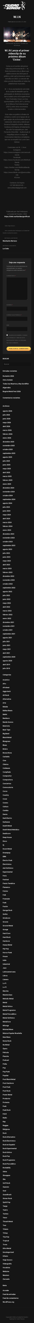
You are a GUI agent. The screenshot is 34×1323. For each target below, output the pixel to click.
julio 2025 (6, 461)
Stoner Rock (7, 1198)
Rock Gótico (7, 1152)
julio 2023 (6, 553)
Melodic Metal (8, 999)
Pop (4, 1068)
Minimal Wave (8, 1029)
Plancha (6, 1056)
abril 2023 (6, 565)
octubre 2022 (8, 584)
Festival (6, 880)
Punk (4, 1106)
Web (8, 325)
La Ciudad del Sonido (21, 1317)
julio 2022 (6, 595)
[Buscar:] (17, 364)
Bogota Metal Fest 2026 (12, 391)
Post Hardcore (8, 1083)
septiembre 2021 (9, 634)
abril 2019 (6, 664)
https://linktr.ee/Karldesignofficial (17, 216)
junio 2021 (6, 645)
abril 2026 (6, 426)
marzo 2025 (7, 476)
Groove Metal (8, 926)
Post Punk (6, 1087)
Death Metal (7, 826)
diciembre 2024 (8, 488)
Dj (3, 845)
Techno (5, 1214)
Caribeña (6, 757)
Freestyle (6, 899)
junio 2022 (6, 599)
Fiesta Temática (9, 883)
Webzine (6, 1271)
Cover (5, 799)
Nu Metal (6, 1045)
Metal (5, 1002)
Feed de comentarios (10, 1298)
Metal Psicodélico (9, 1014)
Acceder (6, 1290)
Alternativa (7, 699)
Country (6, 795)
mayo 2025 (7, 469)
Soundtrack (7, 1195)
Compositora (8, 780)
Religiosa (6, 1129)
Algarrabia (7, 388)
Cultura (5, 807)
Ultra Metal (7, 1248)
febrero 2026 (7, 434)
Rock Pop (6, 1156)
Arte (6, 230)
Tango (5, 1206)
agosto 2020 (7, 661)
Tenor (5, 1218)
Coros (5, 791)
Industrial (6, 964)
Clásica (5, 764)
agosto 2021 (7, 638)
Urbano (5, 1256)
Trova (5, 1244)
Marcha (5, 991)
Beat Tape (6, 730)
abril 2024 (6, 518)
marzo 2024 (7, 522)
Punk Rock (6, 1110)
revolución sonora (12, 233)
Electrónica (7, 864)
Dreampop (6, 853)
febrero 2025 (7, 480)
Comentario (11, 275)
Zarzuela (6, 1279)
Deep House (7, 837)
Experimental (8, 872)
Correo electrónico (14, 315)
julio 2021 (6, 641)
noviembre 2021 (9, 626)
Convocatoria (8, 787)
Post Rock (6, 1091)
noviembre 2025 (9, 446)
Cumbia (5, 810)
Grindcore (6, 918)
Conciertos (7, 783)
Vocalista (6, 1268)
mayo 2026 (7, 422)
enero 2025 (7, 484)
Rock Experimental (10, 1148)
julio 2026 (6, 415)
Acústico (6, 680)
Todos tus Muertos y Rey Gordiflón (16, 384)
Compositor (7, 776)
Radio (5, 1118)
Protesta (6, 1102)
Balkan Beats (7, 710)
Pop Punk (6, 1072)
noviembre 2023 (9, 538)
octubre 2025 (8, 449)
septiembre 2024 (9, 499)
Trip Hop (6, 1237)
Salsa (5, 1171)
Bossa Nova (7, 753)
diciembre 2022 (8, 576)
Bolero (5, 749)
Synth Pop (6, 1202)
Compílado (7, 772)
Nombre (10, 305)
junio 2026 (6, 419)
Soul (4, 1191)
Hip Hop (6, 949)
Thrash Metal (8, 1221)
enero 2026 (7, 438)
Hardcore (6, 941)
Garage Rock (7, 910)
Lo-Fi (5, 987)
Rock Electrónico (9, 1141)
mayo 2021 (7, 649)
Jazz (4, 968)
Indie (6, 225)
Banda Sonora (8, 722)
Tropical (6, 1241)
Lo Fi (4, 983)
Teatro (5, 1210)
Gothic (5, 914)
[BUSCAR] (29, 364)
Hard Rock (6, 937)
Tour (4, 1225)
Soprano (6, 1187)
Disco (5, 841)
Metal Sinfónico (9, 1018)
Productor (6, 1098)
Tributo (5, 1229)
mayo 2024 (7, 515)
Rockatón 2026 (8, 376)
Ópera (5, 1049)
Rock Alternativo (9, 1137)
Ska (4, 1179)
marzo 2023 (7, 568)
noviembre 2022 (9, 580)
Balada (5, 707)
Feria (5, 876)
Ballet (5, 714)
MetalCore (7, 1022)
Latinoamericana (9, 972)
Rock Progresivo (9, 1160)
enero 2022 (7, 618)
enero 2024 (7, 530)
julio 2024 (6, 507)
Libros (5, 976)
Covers (5, 803)
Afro (4, 684)
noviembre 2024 (9, 492)
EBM (4, 856)
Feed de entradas (9, 1294)
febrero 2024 (7, 526)
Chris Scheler (8, 380)
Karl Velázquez (17, 230)
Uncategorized (8, 1252)
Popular (6, 1075)
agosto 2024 (7, 503)
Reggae (5, 1125)
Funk (4, 903)
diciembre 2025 (8, 442)
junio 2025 (6, 465)
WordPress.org (8, 1302)
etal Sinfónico (8, 868)
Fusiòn (5, 906)
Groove (5, 922)
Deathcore (7, 833)
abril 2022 (6, 607)
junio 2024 (6, 511)
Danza (5, 814)
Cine (4, 760)
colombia (10, 230)
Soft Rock (6, 1183)
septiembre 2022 (9, 588)
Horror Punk (7, 952)
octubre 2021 (8, 630)
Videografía (7, 1264)
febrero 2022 (7, 615)
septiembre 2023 (9, 545)
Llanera (5, 979)
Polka (5, 1064)
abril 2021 (6, 653)
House (5, 956)
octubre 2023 (8, 542)
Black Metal (7, 737)
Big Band (6, 734)
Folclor (5, 891)
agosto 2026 (7, 411)
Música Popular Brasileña (12, 1033)
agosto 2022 (7, 591)
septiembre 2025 (9, 453)
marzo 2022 (7, 611)
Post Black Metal (9, 1079)
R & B (5, 1114)
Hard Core (6, 933)
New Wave (6, 1037)
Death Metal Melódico (11, 830)
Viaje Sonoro (11, 225)
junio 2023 (6, 557)
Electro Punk (7, 860)
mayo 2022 (7, 603)
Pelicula (6, 1052)
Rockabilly (6, 1168)
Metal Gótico (8, 1006)
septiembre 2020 (9, 657)
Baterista (6, 726)
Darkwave (6, 822)
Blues (5, 745)
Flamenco (6, 887)
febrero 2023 (7, 572)
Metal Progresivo (9, 1010)
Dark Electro (7, 818)
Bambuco (6, 718)
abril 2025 (6, 472)
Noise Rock (7, 1041)
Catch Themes (21, 1319)
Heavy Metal (7, 945)
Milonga (6, 1025)
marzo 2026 (7, 430)
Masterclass (7, 995)
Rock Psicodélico (9, 1164)
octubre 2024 (8, 495)
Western (6, 1275)
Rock (4, 1133)
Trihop (5, 1233)
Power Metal (7, 1095)
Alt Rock (6, 695)
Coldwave (6, 768)
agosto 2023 (7, 549)
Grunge (5, 929)
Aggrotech (7, 691)
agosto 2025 (7, 457)
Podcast (6, 1060)
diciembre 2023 (8, 534)
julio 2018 (6, 668)
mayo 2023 (7, 561)
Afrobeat (6, 687)
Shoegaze (6, 1175)
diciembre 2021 (8, 622)
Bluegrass (6, 741)
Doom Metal (7, 849)
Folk (4, 895)
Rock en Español (9, 1145)
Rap (4, 1122)
